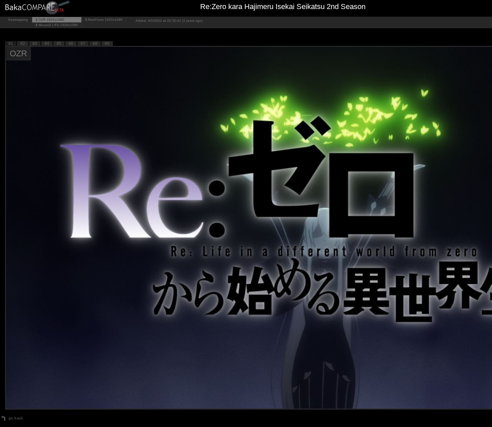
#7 (83, 43)
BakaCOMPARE (38, 8)
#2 (22, 43)
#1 (10, 43)
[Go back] (12, 420)
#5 (59, 43)
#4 (47, 43)
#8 (95, 43)
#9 (107, 43)
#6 (71, 43)
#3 (34, 43)
